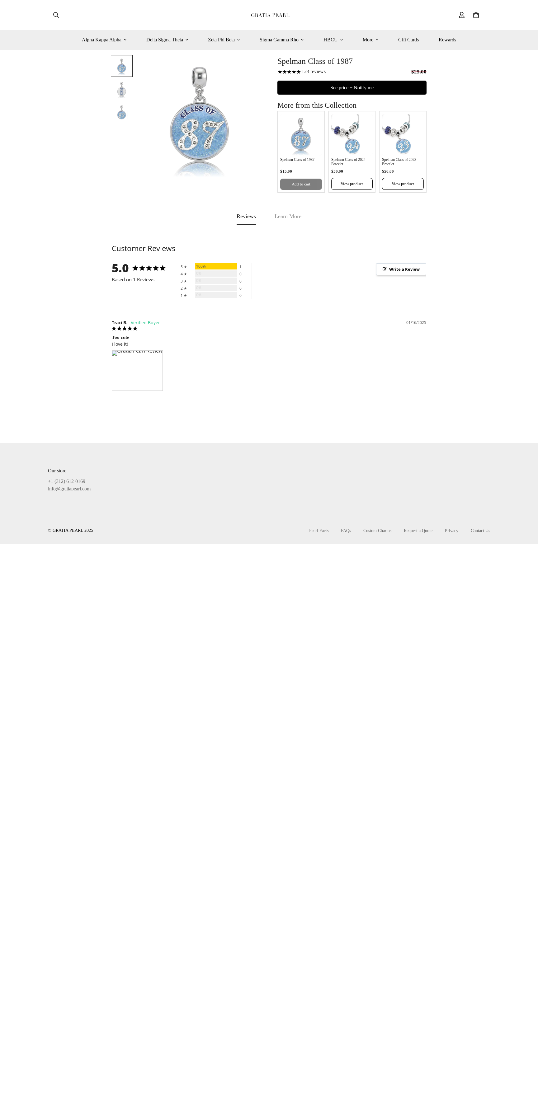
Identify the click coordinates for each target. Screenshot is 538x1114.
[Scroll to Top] (526, 1080)
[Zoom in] (248, 68)
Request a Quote (418, 530)
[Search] (56, 15)
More (368, 39)
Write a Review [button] (404, 269)
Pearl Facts (318, 530)
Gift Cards (408, 39)
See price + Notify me (352, 87)
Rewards (447, 39)
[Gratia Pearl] (269, 15)
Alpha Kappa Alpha (101, 39)
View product (352, 183)
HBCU (330, 39)
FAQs (346, 530)
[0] (476, 15)
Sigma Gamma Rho (279, 39)
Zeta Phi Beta (221, 39)
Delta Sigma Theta (164, 39)
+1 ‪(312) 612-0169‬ (66, 481)
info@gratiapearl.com (69, 488)
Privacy (451, 530)
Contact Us (480, 530)
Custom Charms (377, 530)
